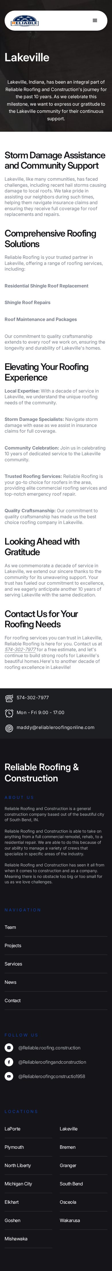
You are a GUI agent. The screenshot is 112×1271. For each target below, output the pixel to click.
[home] (23, 20)
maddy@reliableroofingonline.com (55, 727)
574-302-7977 (33, 697)
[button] (95, 21)
